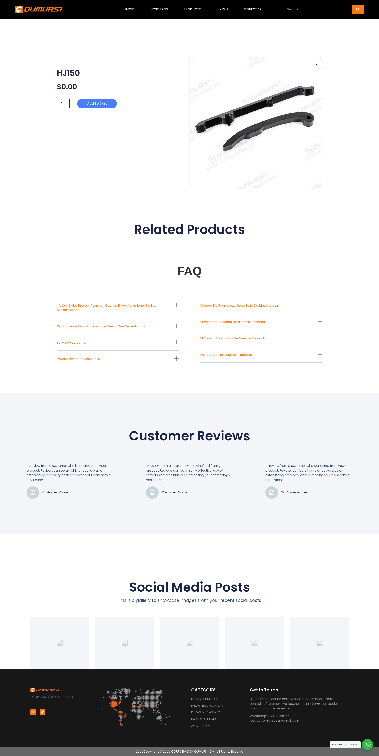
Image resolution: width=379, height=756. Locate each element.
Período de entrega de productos (226, 354)
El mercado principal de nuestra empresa (232, 322)
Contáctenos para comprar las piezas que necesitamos (101, 326)
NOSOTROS (159, 9)
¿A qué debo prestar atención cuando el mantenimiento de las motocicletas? (106, 307)
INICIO (130, 9)
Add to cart (97, 103)
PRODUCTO (193, 9)
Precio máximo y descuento (78, 359)
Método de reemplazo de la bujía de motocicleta (239, 305)
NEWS (223, 9)
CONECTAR (252, 9)
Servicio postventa (71, 342)
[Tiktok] (42, 712)
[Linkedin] (33, 712)
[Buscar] (358, 9)
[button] (118, 310)
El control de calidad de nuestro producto (233, 338)
